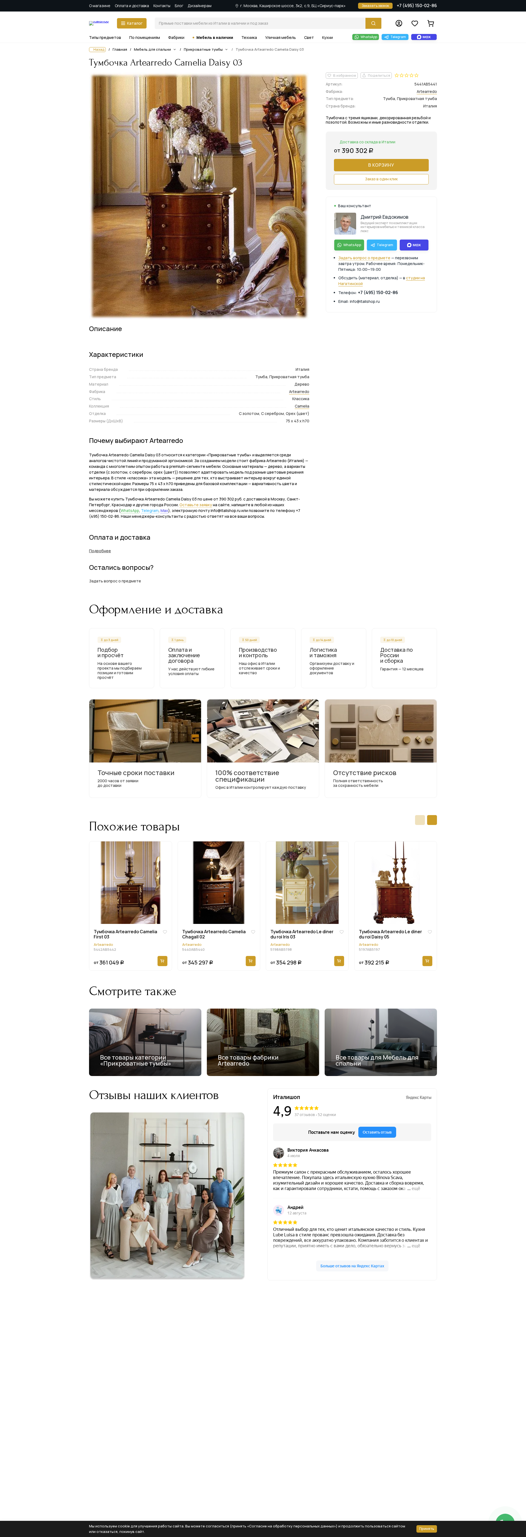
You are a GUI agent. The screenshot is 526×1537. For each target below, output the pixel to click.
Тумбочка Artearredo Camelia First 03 (125, 934)
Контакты (161, 5)
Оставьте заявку (195, 504)
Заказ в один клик (381, 178)
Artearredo (299, 391)
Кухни (327, 37)
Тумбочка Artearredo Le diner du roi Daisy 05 (390, 934)
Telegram (150, 510)
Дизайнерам (199, 5)
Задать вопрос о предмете (364, 257)
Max (164, 510)
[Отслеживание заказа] (399, 23)
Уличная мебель (280, 37)
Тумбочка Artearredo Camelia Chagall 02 (214, 934)
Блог (179, 5)
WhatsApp (130, 510)
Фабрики (176, 37)
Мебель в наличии (214, 37)
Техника (249, 37)
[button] (420, 820)
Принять (426, 1528)
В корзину (381, 165)
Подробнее (100, 550)
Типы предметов (105, 37)
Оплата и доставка (132, 5)
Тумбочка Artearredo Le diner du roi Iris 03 (301, 934)
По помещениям (144, 37)
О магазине (99, 5)
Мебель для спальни (152, 49)
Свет (309, 37)
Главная (120, 49)
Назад (99, 49)
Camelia (302, 406)
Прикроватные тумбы (203, 49)
